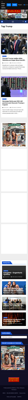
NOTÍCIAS (4, 56)
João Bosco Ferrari (16, 107)
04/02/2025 (6, 107)
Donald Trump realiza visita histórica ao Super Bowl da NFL (13, 59)
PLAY (9, 4)
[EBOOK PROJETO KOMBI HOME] (14, 134)
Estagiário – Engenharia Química (12, 273)
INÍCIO (4, 393)
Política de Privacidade (11, 396)
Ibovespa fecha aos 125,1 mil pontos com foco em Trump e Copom (13, 103)
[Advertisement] (14, 159)
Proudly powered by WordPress (10, 387)
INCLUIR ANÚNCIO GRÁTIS (12, 393)
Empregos (6, 270)
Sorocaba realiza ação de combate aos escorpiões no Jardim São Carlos (13, 290)
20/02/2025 (7, 276)
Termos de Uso (22, 393)
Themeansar (13, 389)
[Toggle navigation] (13, 21)
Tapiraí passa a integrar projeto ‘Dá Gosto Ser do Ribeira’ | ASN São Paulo (13, 305)
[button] (23, 21)
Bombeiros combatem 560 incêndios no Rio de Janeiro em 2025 (14, 321)
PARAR (14, 4)
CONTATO (19, 396)
